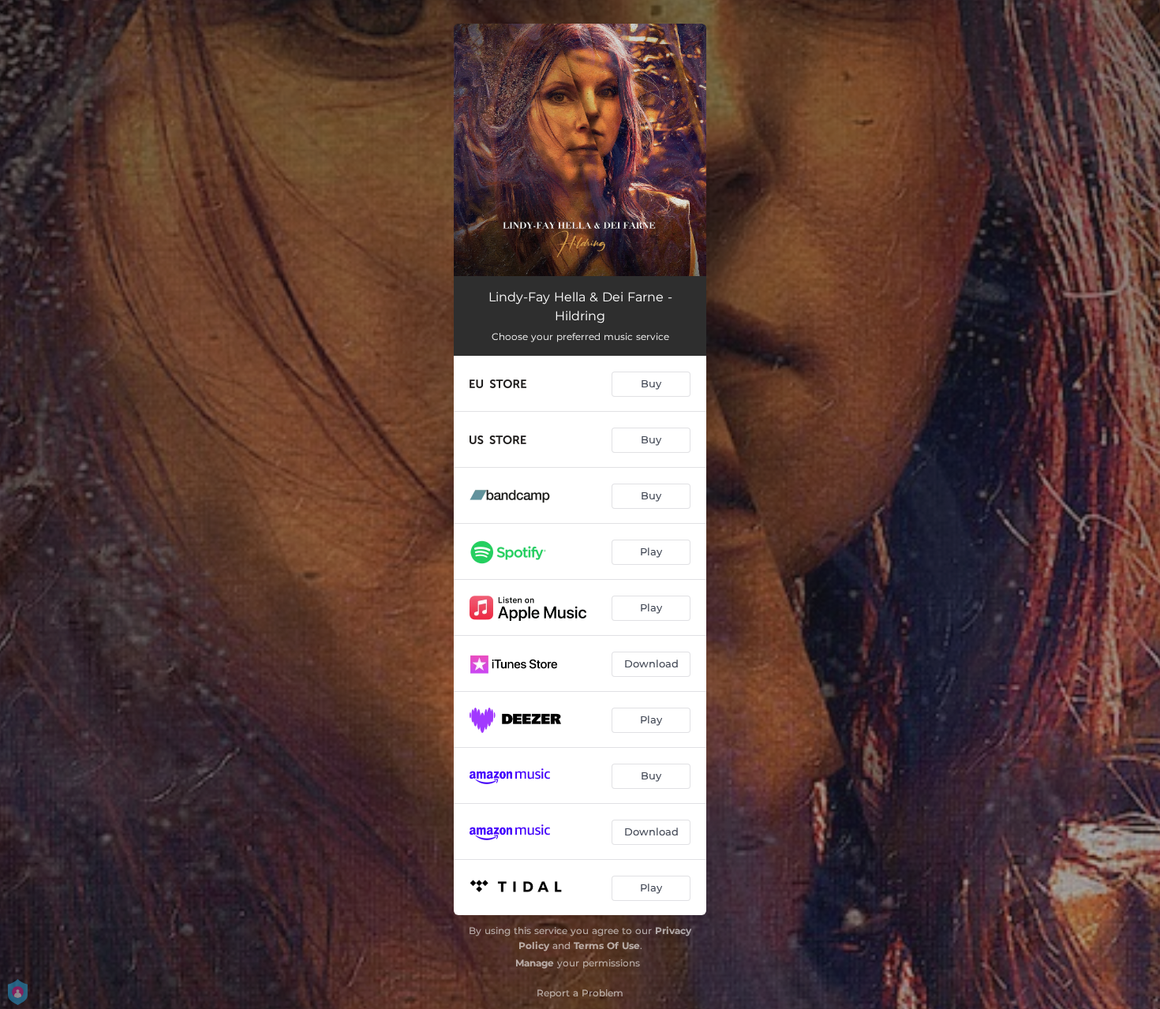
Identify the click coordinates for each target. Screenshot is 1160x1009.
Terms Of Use (607, 945)
